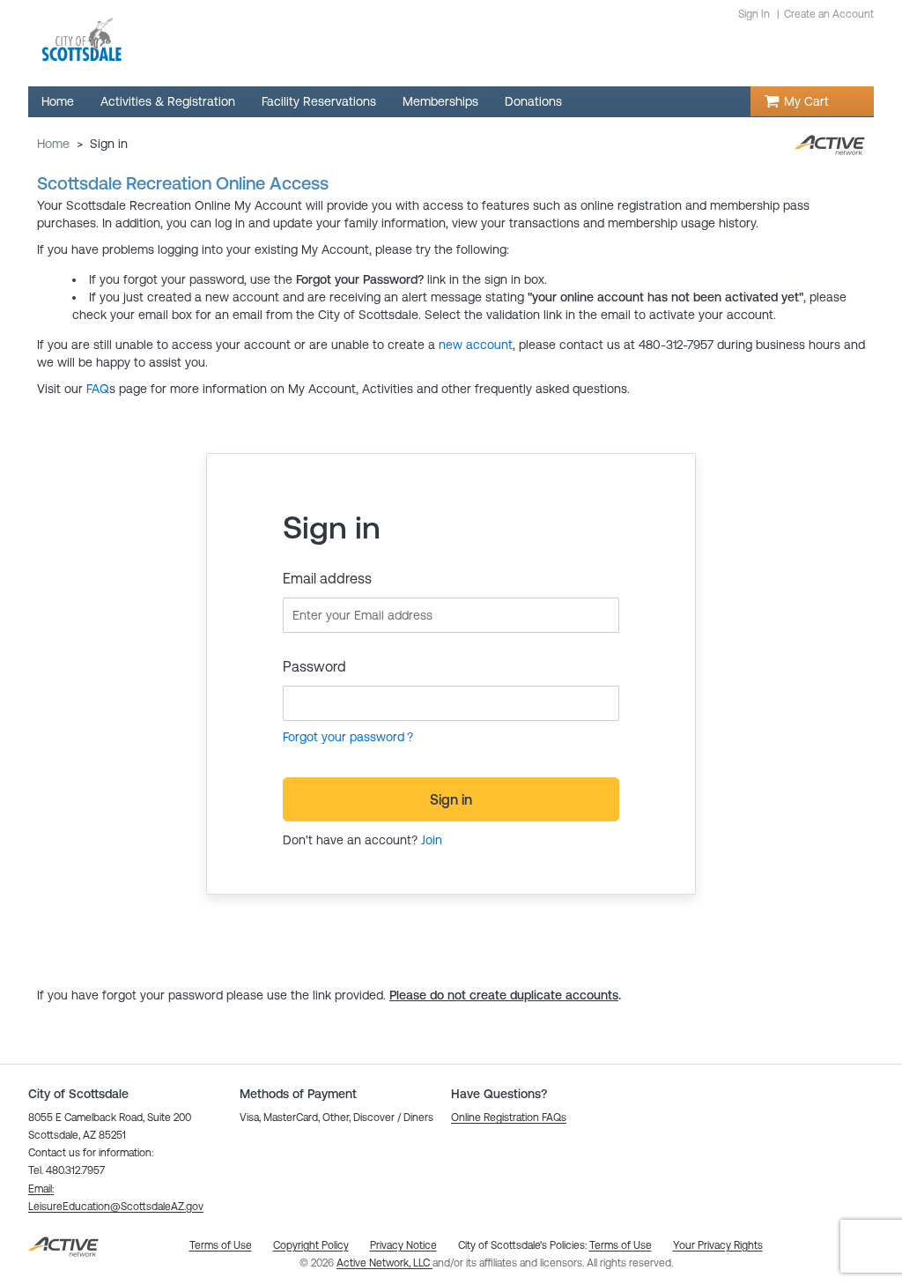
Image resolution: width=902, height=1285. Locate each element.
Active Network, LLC (384, 1263)
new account (476, 345)
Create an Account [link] (829, 14)
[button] (508, 1117)
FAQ (97, 389)
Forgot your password (343, 737)
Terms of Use (620, 1245)
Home (53, 144)
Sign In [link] (754, 14)
